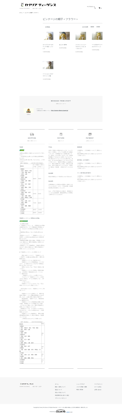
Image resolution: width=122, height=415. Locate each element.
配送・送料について (60, 387)
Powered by (52, 411)
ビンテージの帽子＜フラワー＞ (32, 12)
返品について (58, 389)
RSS (77, 389)
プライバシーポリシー (61, 398)
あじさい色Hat (63, 44)
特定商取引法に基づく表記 (62, 395)
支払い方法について (60, 392)
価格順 (92, 27)
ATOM (81, 389)
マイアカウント (91, 6)
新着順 (98, 27)
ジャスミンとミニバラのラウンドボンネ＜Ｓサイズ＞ (81, 46)
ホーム (21, 12)
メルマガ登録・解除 (81, 387)
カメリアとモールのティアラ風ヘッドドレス (48, 46)
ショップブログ (80, 384)
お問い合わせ (97, 389)
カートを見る (97, 387)
